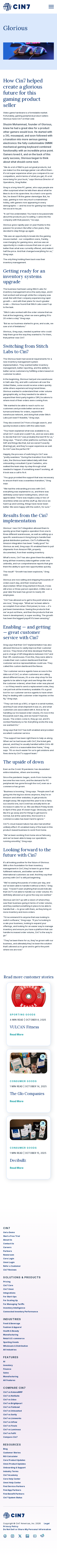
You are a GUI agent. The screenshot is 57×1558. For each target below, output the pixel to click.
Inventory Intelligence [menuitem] (14, 1308)
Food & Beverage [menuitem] (11, 1323)
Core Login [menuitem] (8, 1258)
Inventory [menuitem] (8, 1365)
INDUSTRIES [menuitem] (12, 1319)
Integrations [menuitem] (9, 1293)
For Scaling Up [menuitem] (10, 1300)
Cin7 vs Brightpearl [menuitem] (12, 1403)
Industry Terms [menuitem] (10, 1471)
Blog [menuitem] (5, 1449)
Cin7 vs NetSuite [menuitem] (11, 1396)
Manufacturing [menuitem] (10, 1335)
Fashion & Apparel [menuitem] (12, 1327)
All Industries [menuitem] (9, 1349)
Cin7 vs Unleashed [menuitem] (12, 1411)
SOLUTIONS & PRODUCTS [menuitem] (22, 1277)
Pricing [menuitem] (6, 1281)
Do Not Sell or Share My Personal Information (27, 1529)
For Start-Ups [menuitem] (9, 1296)
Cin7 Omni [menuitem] (8, 1289)
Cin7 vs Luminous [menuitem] (12, 1429)
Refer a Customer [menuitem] (12, 1266)
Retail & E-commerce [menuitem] (14, 1338)
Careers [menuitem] (7, 1247)
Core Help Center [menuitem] (11, 1479)
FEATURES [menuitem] (11, 1357)
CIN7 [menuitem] (6, 1228)
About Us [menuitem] (7, 1240)
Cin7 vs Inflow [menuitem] (10, 1422)
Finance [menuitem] (7, 1369)
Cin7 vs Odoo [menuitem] (9, 1399)
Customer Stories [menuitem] (12, 1452)
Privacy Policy (10, 1526)
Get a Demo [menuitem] (9, 1232)
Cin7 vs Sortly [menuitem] (10, 1414)
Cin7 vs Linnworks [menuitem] (12, 1418)
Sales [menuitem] (6, 1373)
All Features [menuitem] (9, 1380)
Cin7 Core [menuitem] (8, 1285)
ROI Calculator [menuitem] (10, 1456)
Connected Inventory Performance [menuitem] (20, 1311)
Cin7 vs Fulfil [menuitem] (9, 1433)
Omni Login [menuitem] (9, 1262)
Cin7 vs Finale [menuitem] (10, 1426)
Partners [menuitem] (7, 1251)
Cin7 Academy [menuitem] (10, 1475)
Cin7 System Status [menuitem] (12, 1497)
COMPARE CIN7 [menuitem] (14, 1387)
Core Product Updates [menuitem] (14, 1460)
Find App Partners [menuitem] (12, 1490)
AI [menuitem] (4, 1361)
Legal (47, 1523)
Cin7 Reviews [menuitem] (9, 1270)
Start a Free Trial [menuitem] (11, 1236)
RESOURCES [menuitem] (12, 1444)
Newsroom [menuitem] (8, 1255)
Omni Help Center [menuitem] (12, 1482)
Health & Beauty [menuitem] (11, 1331)
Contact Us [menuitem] (8, 1243)
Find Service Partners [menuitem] (14, 1486)
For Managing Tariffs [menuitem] (13, 1304)
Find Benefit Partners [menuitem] (13, 1494)
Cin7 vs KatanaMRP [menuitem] (12, 1392)
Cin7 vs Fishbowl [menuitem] (11, 1407)
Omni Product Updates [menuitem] (14, 1464)
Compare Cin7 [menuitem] (10, 1437)
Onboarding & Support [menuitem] (14, 1467)
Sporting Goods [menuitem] (11, 1342)
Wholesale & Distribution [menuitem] (15, 1346)
